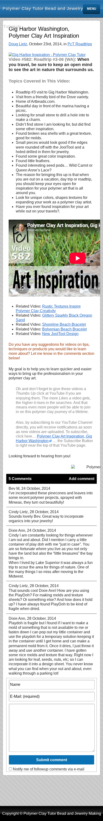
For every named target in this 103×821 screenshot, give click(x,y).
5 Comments (20, 479)
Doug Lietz (18, 44)
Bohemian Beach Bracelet (64, 329)
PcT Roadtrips (80, 44)
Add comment (81, 479)
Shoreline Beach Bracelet (64, 324)
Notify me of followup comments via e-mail (48, 769)
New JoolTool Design (60, 334)
